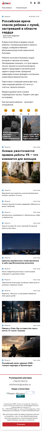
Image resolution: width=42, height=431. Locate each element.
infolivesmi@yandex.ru (20, 384)
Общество (7, 16)
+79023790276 (20, 381)
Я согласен (21, 424)
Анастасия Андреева (11, 36)
